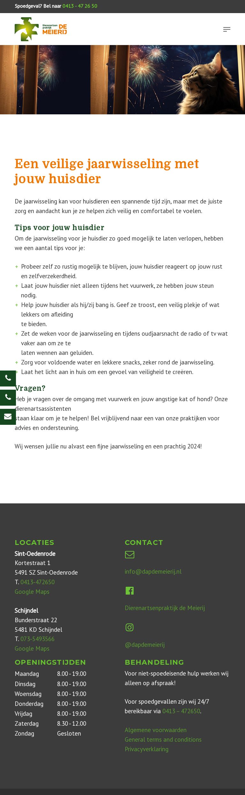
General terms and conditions (163, 739)
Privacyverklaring (146, 749)
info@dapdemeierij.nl (153, 571)
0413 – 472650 (181, 711)
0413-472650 (37, 582)
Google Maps (32, 591)
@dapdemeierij (145, 644)
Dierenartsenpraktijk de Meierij (165, 608)
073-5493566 (37, 639)
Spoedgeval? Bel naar (56, 5)
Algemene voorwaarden (156, 730)
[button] (226, 29)
